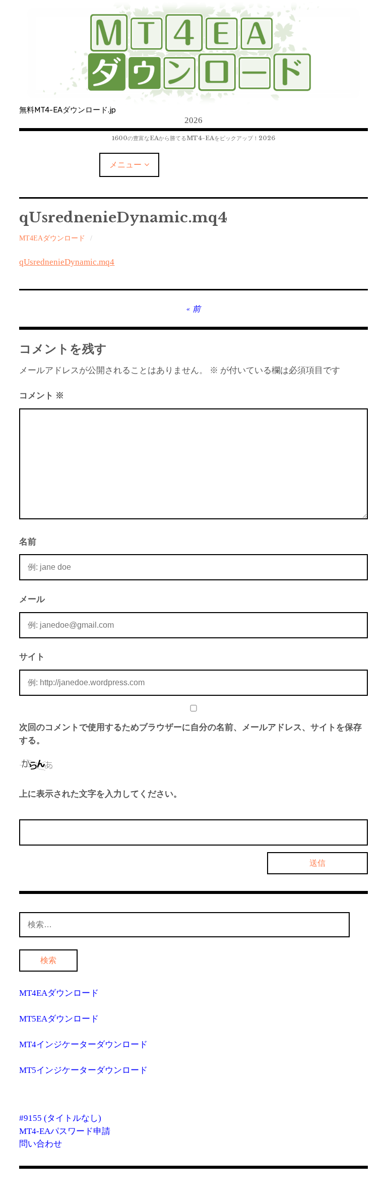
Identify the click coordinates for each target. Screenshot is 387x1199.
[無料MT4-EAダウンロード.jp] (193, 53)
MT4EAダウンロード (52, 238)
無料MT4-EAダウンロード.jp (67, 109)
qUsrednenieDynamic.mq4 (66, 262)
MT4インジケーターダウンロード (83, 1044)
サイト (32, 657)
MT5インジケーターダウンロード (83, 1070)
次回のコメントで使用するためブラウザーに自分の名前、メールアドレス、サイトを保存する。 (190, 734)
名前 (27, 542)
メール (32, 599)
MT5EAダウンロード (59, 1019)
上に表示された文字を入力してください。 (100, 794)
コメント (41, 395)
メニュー (125, 164)
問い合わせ (40, 1144)
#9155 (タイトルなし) (60, 1118)
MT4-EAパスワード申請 (64, 1131)
